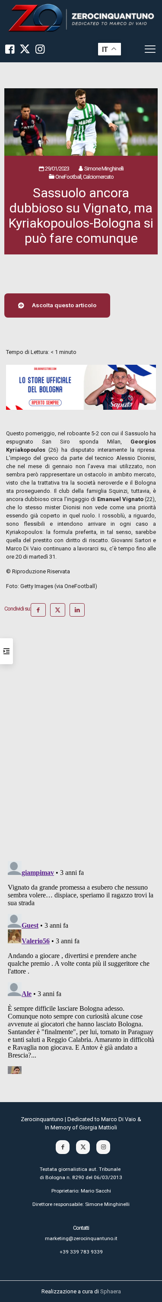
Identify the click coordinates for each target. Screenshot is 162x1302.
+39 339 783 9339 (81, 1252)
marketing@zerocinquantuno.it (81, 1238)
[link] (81, 18)
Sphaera (110, 1291)
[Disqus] (81, 742)
